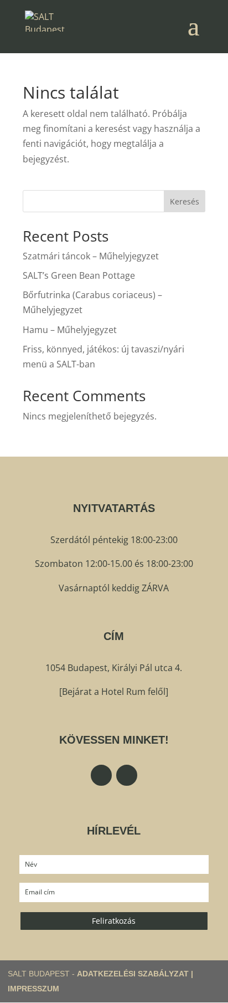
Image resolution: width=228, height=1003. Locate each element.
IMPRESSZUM (33, 988)
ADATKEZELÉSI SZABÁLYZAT (133, 973)
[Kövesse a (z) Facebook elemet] (101, 775)
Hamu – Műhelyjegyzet (70, 330)
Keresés (184, 201)
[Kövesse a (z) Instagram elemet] (126, 775)
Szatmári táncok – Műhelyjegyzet (91, 256)
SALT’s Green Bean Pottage (79, 275)
